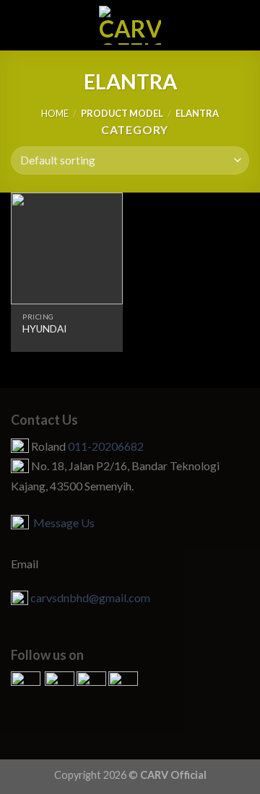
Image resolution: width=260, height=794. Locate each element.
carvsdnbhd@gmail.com (90, 597)
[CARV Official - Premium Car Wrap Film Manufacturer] (130, 25)
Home (55, 113)
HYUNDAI (44, 329)
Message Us (62, 522)
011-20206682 (106, 446)
